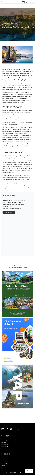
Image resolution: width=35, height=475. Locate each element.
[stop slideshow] (22, 61)
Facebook (3, 465)
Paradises (17, 472)
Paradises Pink (5, 446)
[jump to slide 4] (19, 61)
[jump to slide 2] (16, 61)
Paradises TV (4, 444)
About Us (3, 456)
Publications (4, 442)
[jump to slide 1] (14, 61)
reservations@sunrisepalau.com (12, 208)
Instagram (3, 467)
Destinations (4, 438)
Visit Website (9, 212)
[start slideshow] (12, 61)
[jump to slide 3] (18, 61)
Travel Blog (4, 440)
